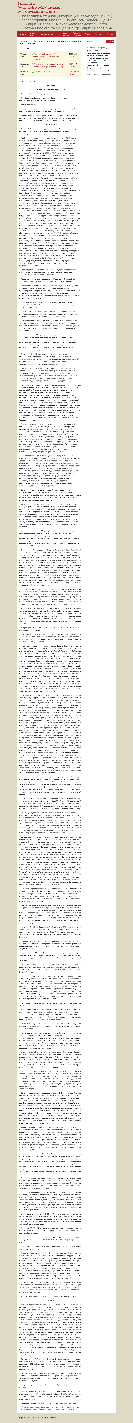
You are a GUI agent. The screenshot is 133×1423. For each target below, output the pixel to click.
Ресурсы (110, 34)
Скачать (72, 56)
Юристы (87, 34)
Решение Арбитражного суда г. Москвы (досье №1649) (67, 1408)
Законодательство (48, 34)
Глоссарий (99, 34)
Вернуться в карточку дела (100, 48)
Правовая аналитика (77, 34)
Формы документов (64, 34)
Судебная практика (33, 34)
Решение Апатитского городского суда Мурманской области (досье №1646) (37, 1408)
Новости (22, 34)
